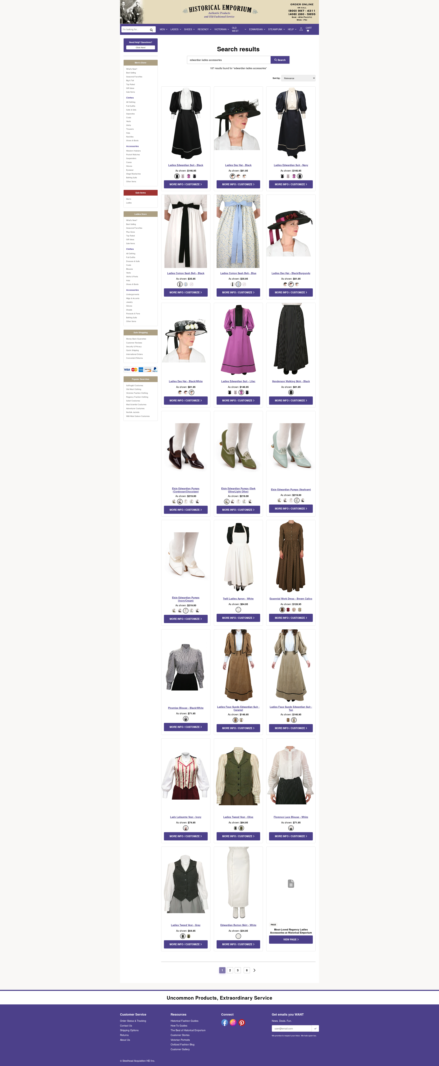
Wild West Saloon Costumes (138, 416)
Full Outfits (130, 105)
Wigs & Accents (132, 298)
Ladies (174, 29)
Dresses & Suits (133, 261)
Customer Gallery (180, 1049)
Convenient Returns (134, 357)
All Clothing (130, 102)
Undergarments (132, 294)
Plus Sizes (130, 231)
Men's (128, 198)
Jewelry (129, 302)
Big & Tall (130, 80)
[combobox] (228, 60)
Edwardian (256, 29)
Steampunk (275, 29)
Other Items (131, 181)
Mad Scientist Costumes (136, 404)
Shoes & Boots (132, 140)
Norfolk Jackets (132, 412)
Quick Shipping (132, 350)
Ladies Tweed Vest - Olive (238, 816)
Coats (128, 117)
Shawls (129, 309)
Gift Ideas (130, 88)
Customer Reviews (134, 342)
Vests (128, 121)
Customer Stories (180, 1035)
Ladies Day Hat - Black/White (186, 381)
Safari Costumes (133, 400)
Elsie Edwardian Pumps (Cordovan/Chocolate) (185, 490)
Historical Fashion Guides (184, 1020)
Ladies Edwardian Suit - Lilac (238, 381)
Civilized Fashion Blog (182, 1044)
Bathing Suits (131, 177)
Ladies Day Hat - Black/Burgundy (291, 273)
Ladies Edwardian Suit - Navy (291, 165)
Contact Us (126, 1025)
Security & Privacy (134, 346)
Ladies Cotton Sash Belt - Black (185, 273)
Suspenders (131, 158)
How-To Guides (179, 1025)
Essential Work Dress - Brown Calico (291, 598)
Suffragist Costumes (134, 385)
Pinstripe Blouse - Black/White (186, 707)
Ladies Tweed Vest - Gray (185, 925)
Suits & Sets (131, 109)
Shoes (188, 29)
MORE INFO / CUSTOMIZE (185, 184)
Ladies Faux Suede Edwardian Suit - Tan (291, 708)
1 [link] (222, 970)
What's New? (131, 68)
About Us (125, 1039)
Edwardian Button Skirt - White (238, 925)
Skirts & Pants (132, 276)
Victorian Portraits (180, 1039)
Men (162, 29)
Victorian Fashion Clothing (137, 392)
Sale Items (130, 91)
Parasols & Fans (133, 313)
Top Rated (130, 84)
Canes (129, 162)
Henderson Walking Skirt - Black (291, 381)
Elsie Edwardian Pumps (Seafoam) (291, 489)
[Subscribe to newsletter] (315, 1028)
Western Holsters (133, 150)
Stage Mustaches (133, 173)
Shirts (128, 125)
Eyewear (130, 169)
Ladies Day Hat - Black (238, 165)
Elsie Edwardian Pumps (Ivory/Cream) (185, 599)
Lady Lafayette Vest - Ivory (185, 816)
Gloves (129, 166)
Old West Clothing (133, 389)
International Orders (134, 354)
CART (309, 27)
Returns (124, 1035)
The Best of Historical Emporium (188, 1030)
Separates (130, 113)
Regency (203, 29)
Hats (128, 132)
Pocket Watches (133, 154)
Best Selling (131, 72)
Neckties (130, 136)
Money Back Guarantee (136, 338)
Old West (235, 29)
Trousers (130, 128)
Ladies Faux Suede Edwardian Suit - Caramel (238, 708)
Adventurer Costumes (135, 408)
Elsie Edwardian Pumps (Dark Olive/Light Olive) (238, 490)
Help (291, 29)
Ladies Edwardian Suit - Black (185, 165)
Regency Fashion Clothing (137, 396)
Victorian (220, 29)
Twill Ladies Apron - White (238, 598)
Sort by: (276, 78)
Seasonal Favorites (134, 76)
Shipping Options (129, 1030)
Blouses (129, 268)
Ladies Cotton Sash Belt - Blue (238, 273)
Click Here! (141, 47)
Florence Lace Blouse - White (291, 816)
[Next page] (254, 970)
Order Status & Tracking (133, 1020)
